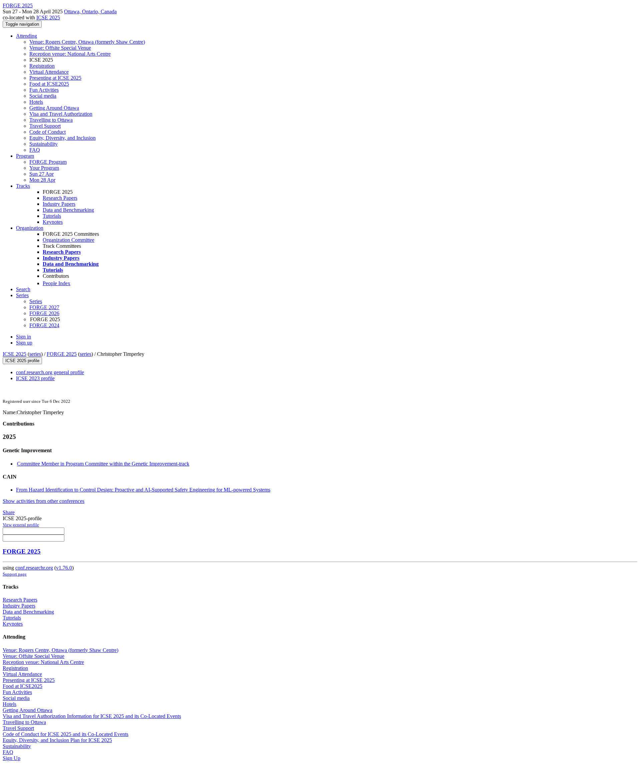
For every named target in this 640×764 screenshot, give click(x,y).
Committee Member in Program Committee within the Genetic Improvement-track (103, 464)
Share (9, 512)
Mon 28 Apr (42, 180)
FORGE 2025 (62, 354)
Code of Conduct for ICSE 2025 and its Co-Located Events (65, 734)
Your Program (44, 168)
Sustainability (43, 144)
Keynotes (53, 222)
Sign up (24, 342)
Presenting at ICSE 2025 (55, 78)
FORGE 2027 (44, 307)
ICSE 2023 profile (35, 378)
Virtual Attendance (49, 72)
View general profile (21, 524)
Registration (42, 66)
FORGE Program (48, 162)
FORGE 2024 (44, 325)
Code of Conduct (47, 132)
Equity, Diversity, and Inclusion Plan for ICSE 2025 (57, 740)
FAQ (34, 150)
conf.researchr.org (34, 568)
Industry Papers (59, 204)
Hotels (36, 102)
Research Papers (60, 198)
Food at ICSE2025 (49, 84)
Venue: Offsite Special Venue (60, 48)
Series (35, 301)
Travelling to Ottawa (51, 120)
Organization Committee (68, 240)
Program (25, 156)
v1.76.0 (64, 568)
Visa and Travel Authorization (60, 114)
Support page (15, 574)
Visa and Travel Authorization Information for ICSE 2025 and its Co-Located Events (92, 716)
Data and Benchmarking (68, 210)
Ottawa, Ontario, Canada (90, 11)
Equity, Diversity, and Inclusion (62, 138)
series (35, 354)
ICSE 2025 (48, 17)
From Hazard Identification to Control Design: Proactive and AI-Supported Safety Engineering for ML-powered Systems (143, 490)
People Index (56, 283)
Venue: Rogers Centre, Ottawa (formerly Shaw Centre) (87, 42)
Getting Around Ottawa (54, 108)
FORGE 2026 (44, 313)
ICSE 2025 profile (22, 360)
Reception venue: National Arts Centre (70, 54)
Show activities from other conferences (43, 501)
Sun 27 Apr (41, 174)
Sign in (23, 336)
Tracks (23, 186)
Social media (42, 96)
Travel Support (45, 126)
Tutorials (52, 216)
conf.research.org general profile (50, 372)
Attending (26, 36)
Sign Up (11, 758)
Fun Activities (44, 90)
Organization (29, 228)
